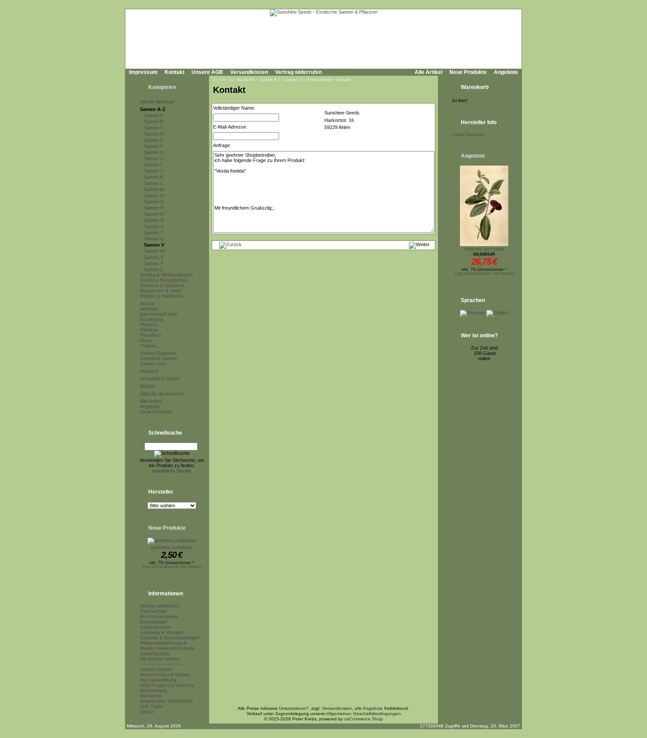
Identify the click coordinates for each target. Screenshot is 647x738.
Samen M (154, 189)
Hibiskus (149, 329)
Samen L (153, 183)
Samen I (153, 164)
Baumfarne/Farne (158, 314)
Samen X (153, 257)
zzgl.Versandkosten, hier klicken (172, 567)
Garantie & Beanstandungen (170, 637)
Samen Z (153, 269)
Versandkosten (249, 72)
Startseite (246, 79)
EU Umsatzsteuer (159, 616)
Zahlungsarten (155, 627)
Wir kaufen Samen (159, 658)
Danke (147, 711)
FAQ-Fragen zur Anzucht (167, 685)
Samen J (153, 170)
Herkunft (149, 371)
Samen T (153, 232)
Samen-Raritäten (158, 353)
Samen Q (154, 214)
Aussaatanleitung (158, 680)
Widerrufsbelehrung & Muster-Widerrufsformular (167, 645)
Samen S (153, 226)
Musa (146, 340)
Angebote (506, 72)
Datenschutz (153, 611)
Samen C (154, 127)
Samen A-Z (152, 109)
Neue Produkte (468, 72)
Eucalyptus (152, 319)
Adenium (149, 308)
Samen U (154, 238)
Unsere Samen (156, 669)
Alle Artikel (428, 72)
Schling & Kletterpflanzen (166, 274)
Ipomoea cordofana (171, 547)
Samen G (154, 152)
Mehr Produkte (469, 134)
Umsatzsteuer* (294, 708)
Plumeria (149, 324)
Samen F (153, 146)
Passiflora (150, 335)
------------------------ (161, 664)
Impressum (143, 72)
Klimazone (151, 695)
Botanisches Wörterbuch (166, 701)
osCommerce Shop (363, 718)
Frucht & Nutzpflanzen (164, 280)
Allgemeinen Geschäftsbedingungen (364, 713)
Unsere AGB (207, 72)
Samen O (154, 201)
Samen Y (153, 263)
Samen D (154, 134)
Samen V (154, 244)
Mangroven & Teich (160, 290)
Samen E (153, 140)
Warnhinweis (153, 690)
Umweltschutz (155, 653)
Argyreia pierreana (484, 248)
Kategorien (162, 87)
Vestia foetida (319, 79)
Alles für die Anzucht (161, 393)
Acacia (147, 303)
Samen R (154, 220)
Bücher (147, 386)
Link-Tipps (151, 706)
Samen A (153, 115)
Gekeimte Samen (158, 358)
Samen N (154, 195)
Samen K (153, 177)
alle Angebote (369, 708)
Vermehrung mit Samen (165, 674)
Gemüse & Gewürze (162, 285)
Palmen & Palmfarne (161, 296)
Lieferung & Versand (161, 632)
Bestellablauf (153, 621)
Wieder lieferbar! (157, 101)
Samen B (153, 121)
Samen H (154, 158)
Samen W (154, 251)
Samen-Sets (153, 363)
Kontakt (174, 72)
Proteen (148, 345)
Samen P (153, 207)
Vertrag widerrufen (298, 72)
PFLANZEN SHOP (160, 378)
